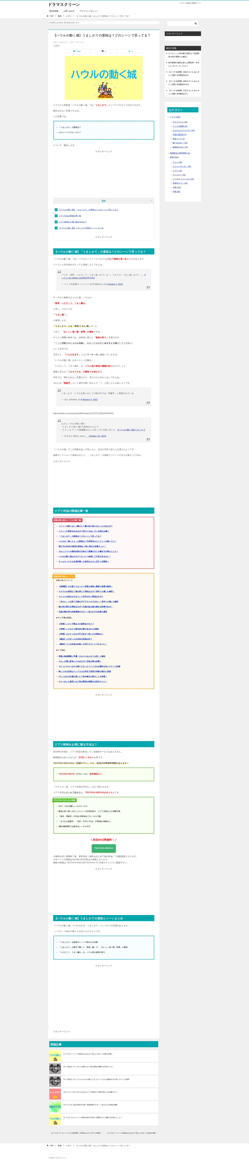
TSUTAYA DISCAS (103, 848)
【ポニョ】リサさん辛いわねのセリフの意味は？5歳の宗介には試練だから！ (91, 1092)
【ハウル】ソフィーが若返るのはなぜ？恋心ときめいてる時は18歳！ (88, 1054)
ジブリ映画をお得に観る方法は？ (73, 222)
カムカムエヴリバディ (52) (184, 130)
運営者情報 (53, 11)
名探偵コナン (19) (180, 183)
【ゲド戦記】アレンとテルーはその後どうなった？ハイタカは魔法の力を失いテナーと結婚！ (96, 1079)
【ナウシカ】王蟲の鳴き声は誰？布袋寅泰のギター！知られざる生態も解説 (90, 1105)
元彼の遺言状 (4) (179, 134)
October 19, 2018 (97, 436)
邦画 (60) (176, 192)
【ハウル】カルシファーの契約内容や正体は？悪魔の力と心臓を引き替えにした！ (92, 1117)
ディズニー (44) (179, 175)
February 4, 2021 (89, 399)
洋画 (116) (177, 187)
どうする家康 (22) (180, 126)
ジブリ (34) (177, 171)
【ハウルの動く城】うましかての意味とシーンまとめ (81, 228)
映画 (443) (174, 157)
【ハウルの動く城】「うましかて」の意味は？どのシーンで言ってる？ (89, 210)
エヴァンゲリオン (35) (182, 166)
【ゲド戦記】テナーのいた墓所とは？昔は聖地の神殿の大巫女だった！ (88, 1067)
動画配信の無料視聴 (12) (180, 153)
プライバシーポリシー (89, 11)
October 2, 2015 (115, 284)
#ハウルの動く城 (125, 430)
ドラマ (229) (175, 117)
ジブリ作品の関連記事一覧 (70, 216)
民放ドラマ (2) (179, 139)
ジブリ (56, 46)
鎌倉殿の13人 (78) (180, 147)
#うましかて (139, 430)
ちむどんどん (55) (180, 122)
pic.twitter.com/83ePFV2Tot (81, 278)
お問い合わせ (69, 11)
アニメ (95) (177, 162)
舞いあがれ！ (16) (180, 143)
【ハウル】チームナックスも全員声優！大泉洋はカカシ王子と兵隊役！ (76, 1133)
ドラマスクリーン (64, 4)
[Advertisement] (103, 172)
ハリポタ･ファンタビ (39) (183, 179)
